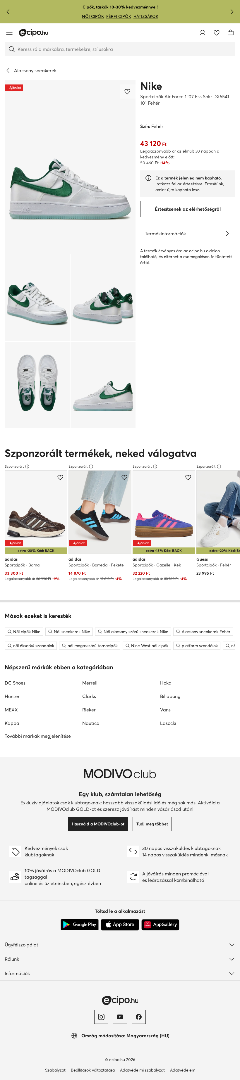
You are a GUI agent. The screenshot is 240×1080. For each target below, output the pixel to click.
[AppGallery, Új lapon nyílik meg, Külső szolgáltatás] (160, 925)
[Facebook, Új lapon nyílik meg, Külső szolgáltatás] (139, 1017)
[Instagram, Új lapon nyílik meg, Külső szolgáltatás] (101, 1017)
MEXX (11, 710)
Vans (165, 710)
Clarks (89, 696)
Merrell (89, 683)
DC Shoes (15, 683)
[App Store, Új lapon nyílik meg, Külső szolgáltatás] (120, 925)
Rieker (89, 710)
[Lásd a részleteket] (227, 234)
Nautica (91, 723)
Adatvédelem (182, 1070)
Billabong (170, 696)
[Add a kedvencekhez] (128, 91)
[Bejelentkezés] (203, 33)
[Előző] (8, 12)
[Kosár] (231, 33)
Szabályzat (55, 1070)
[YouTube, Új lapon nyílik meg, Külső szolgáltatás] (120, 1017)
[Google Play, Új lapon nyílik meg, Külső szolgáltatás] (80, 925)
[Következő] (232, 12)
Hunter (12, 696)
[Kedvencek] (217, 33)
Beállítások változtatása (93, 1070)
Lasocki (168, 723)
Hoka (166, 683)
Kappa (12, 723)
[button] (70, 167)
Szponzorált (14, 466)
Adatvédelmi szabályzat (142, 1070)
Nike (151, 86)
